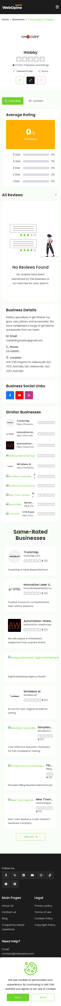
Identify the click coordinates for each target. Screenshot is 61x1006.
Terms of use (42, 912)
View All (29, 837)
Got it (18, 997)
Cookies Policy (43, 918)
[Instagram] (41, 875)
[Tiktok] (50, 875)
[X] (15, 875)
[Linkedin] (24, 875)
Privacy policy (43, 906)
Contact (38, 101)
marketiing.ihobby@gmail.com (24, 340)
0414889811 (12, 351)
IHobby (30, 52)
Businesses (18, 19)
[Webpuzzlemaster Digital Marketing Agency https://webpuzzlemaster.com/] (30, 455)
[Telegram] (6, 884)
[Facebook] (6, 875)
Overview (15, 101)
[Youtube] (32, 875)
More (43, 997)
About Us (8, 906)
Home (5, 19)
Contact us (9, 912)
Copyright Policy (44, 925)
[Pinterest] (15, 884)
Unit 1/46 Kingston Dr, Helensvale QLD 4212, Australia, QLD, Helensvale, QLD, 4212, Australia (28, 366)
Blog (4, 918)
